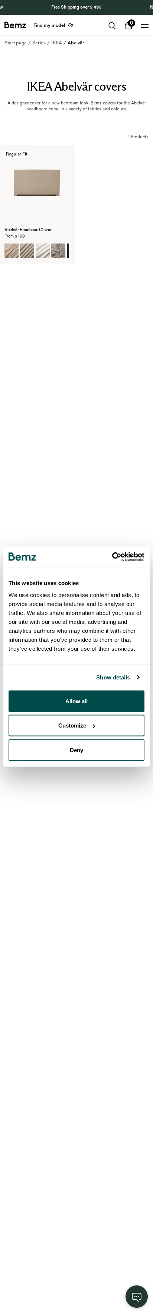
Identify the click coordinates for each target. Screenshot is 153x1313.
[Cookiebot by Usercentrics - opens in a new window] (111, 557)
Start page (15, 43)
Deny (76, 750)
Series (39, 43)
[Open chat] (137, 1296)
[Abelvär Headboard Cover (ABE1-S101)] (43, 251)
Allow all (76, 701)
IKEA (56, 43)
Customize (72, 725)
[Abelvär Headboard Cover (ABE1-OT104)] (27, 251)
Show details (113, 677)
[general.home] (15, 25)
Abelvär (76, 43)
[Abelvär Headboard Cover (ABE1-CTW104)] (58, 251)
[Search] (112, 25)
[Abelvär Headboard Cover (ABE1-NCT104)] (11, 251)
